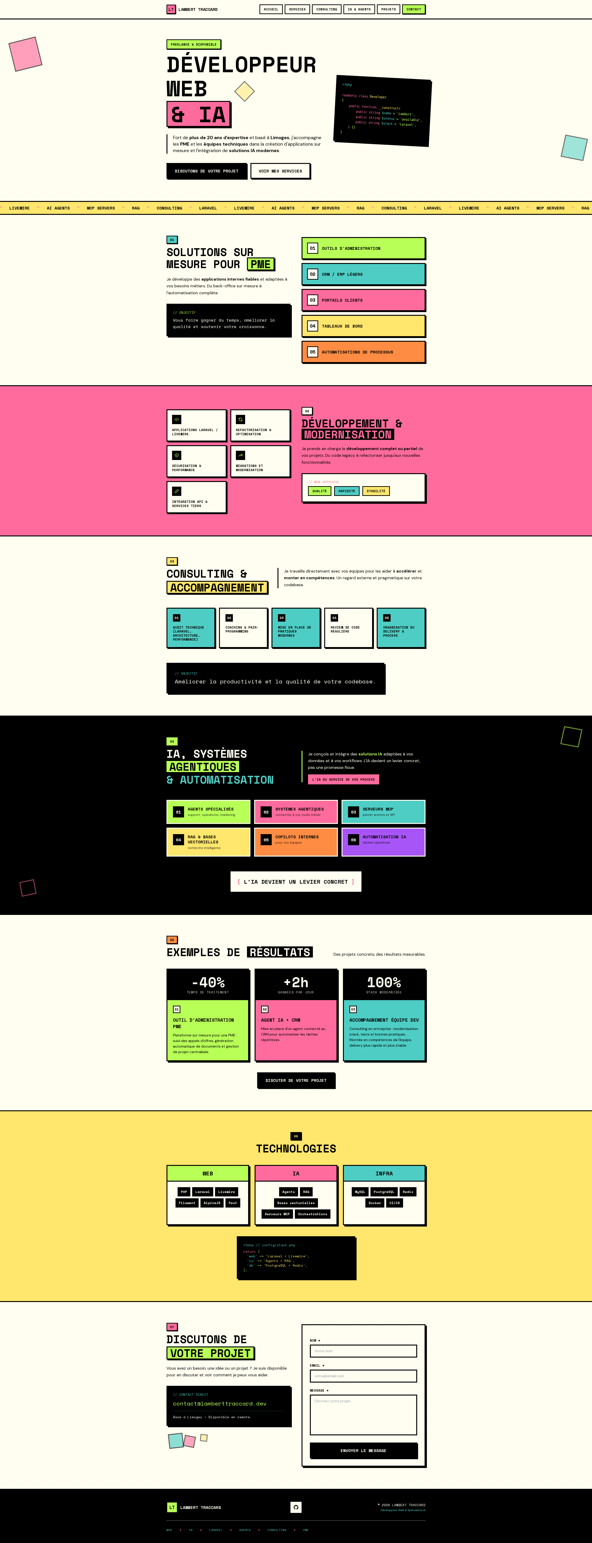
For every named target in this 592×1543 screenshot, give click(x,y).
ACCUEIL (271, 9)
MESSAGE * (319, 1390)
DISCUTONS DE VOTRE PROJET (206, 171)
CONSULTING (326, 9)
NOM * (315, 1340)
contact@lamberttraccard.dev (220, 1403)
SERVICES (297, 9)
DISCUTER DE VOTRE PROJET (296, 1080)
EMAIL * (317, 1365)
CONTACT (414, 9)
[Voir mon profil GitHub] (296, 1507)
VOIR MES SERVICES (280, 171)
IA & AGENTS (359, 9)
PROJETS (388, 9)
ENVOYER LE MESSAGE (363, 1450)
